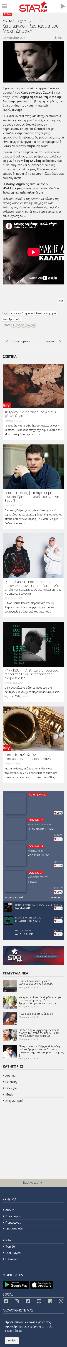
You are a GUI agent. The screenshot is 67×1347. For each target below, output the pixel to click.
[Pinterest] (33, 325)
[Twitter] (18, 325)
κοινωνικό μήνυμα (22, 313)
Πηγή (60, 300)
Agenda (10, 1076)
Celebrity (11, 1082)
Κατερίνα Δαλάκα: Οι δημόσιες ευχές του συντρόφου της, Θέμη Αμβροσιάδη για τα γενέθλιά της (40, 1000)
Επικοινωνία (14, 1229)
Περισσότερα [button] (13, 1330)
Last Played (13, 1253)
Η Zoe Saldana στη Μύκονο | (36, 1013)
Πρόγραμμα (13, 1216)
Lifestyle (11, 1088)
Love (59, 812)
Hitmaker (11, 1259)
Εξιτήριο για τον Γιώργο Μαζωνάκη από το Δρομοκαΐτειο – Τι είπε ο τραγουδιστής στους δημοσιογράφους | (41, 1051)
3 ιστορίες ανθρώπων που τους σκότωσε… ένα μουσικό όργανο (27, 757)
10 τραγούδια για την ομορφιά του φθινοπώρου (30, 414)
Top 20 (10, 1247)
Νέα (8, 1240)
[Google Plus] (23, 325)
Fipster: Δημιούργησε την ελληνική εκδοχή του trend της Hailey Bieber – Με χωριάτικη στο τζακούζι (40, 1032)
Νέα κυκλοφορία (46, 313)
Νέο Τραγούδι (11, 319)
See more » (56, 897)
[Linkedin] (28, 325)
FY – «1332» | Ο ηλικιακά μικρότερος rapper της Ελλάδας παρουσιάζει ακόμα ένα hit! (31, 674)
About (9, 1210)
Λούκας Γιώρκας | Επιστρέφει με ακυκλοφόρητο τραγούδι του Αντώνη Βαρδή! (31, 497)
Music (7, 13)
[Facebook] (13, 325)
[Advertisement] (31, 1132)
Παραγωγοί (13, 1222)
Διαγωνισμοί (14, 1101)
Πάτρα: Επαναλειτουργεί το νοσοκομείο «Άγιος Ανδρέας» (36, 982)
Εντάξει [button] (12, 1340)
